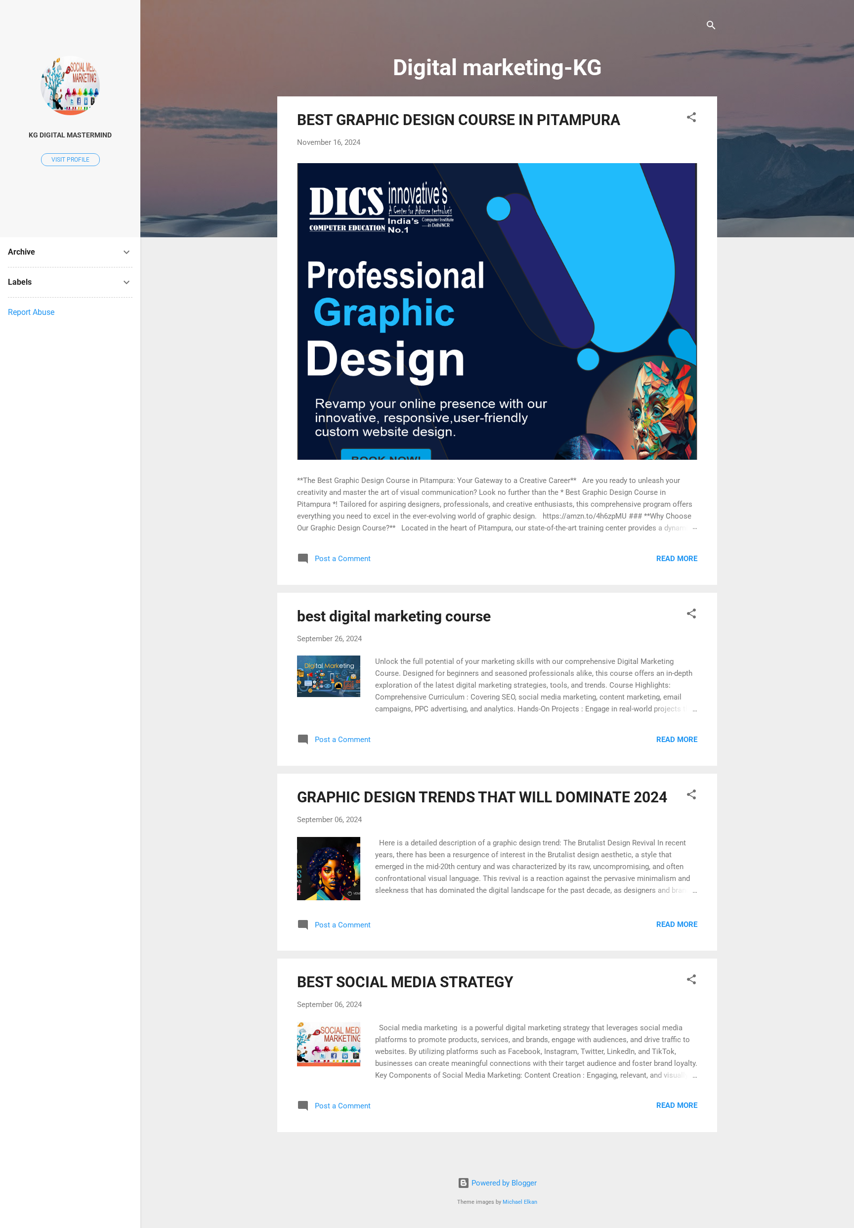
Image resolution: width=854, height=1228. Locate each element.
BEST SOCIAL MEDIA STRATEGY (405, 982)
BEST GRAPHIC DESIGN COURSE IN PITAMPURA (458, 120)
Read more (676, 558)
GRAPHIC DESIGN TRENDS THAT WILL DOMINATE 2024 (482, 797)
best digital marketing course (394, 616)
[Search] (711, 27)
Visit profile (70, 159)
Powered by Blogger (503, 1183)
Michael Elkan (520, 1202)
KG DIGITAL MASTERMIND (70, 135)
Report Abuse (31, 312)
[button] (691, 119)
